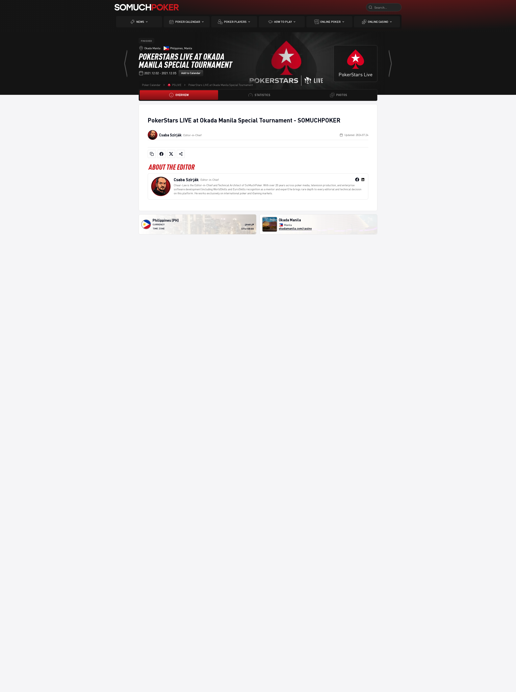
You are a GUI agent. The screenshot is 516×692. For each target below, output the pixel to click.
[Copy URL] (152, 154)
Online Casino (378, 21)
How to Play (283, 21)
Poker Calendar (187, 21)
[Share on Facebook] (161, 154)
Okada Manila (152, 48)
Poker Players (235, 21)
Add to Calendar (191, 73)
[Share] (181, 154)
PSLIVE (176, 85)
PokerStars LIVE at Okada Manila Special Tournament (220, 85)
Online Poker (330, 21)
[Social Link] (357, 180)
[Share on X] (171, 154)
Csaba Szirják (170, 135)
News (140, 21)
